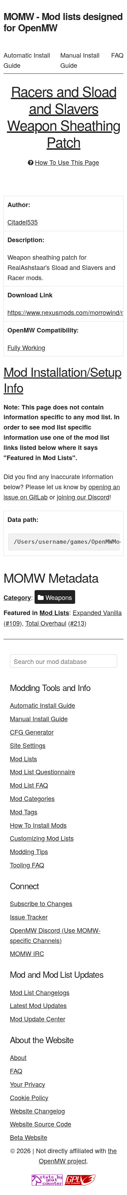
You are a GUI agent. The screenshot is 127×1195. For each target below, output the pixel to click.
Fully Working (26, 347)
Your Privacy (27, 1084)
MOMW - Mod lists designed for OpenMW (63, 21)
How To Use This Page (67, 162)
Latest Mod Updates (38, 1005)
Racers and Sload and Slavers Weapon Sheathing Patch (63, 116)
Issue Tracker (29, 916)
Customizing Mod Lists (42, 837)
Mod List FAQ (29, 784)
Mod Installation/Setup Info (62, 379)
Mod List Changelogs (39, 992)
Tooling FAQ (27, 864)
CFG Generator (32, 731)
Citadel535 (22, 221)
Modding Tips (29, 851)
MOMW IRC (27, 953)
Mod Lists (54, 612)
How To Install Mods (38, 824)
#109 (13, 622)
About (18, 1057)
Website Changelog (37, 1110)
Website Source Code (40, 1123)
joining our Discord (83, 496)
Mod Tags (23, 811)
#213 (77, 622)
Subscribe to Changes (41, 903)
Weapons (58, 597)
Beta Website (28, 1137)
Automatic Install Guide (27, 60)
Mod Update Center (37, 1018)
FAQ (117, 54)
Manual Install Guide (79, 60)
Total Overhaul (45, 622)
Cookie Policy (29, 1097)
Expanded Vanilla (97, 612)
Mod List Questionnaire (42, 771)
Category (17, 597)
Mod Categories (32, 798)
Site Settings (28, 745)
